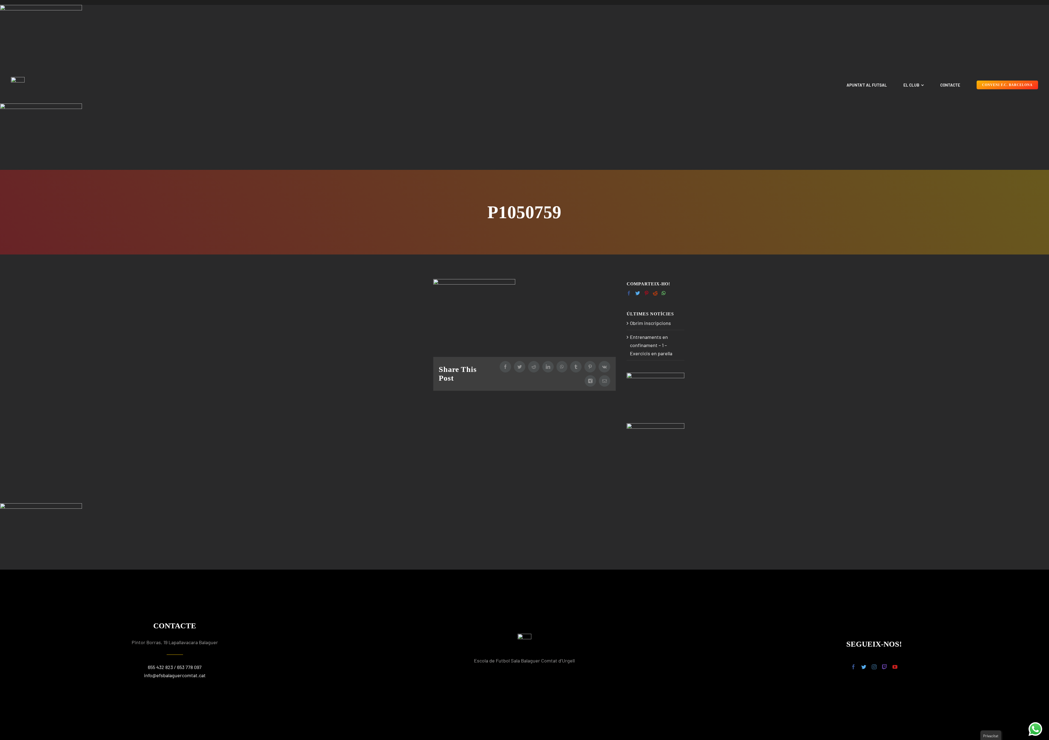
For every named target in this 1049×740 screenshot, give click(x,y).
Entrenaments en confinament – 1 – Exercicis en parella (651, 345)
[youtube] (894, 666)
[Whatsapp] (664, 293)
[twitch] (884, 666)
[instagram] (874, 666)
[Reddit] (655, 293)
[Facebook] (629, 293)
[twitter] (863, 666)
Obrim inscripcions (650, 323)
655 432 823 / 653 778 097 (175, 667)
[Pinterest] (646, 293)
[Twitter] (637, 293)
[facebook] (853, 666)
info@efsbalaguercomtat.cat (175, 675)
